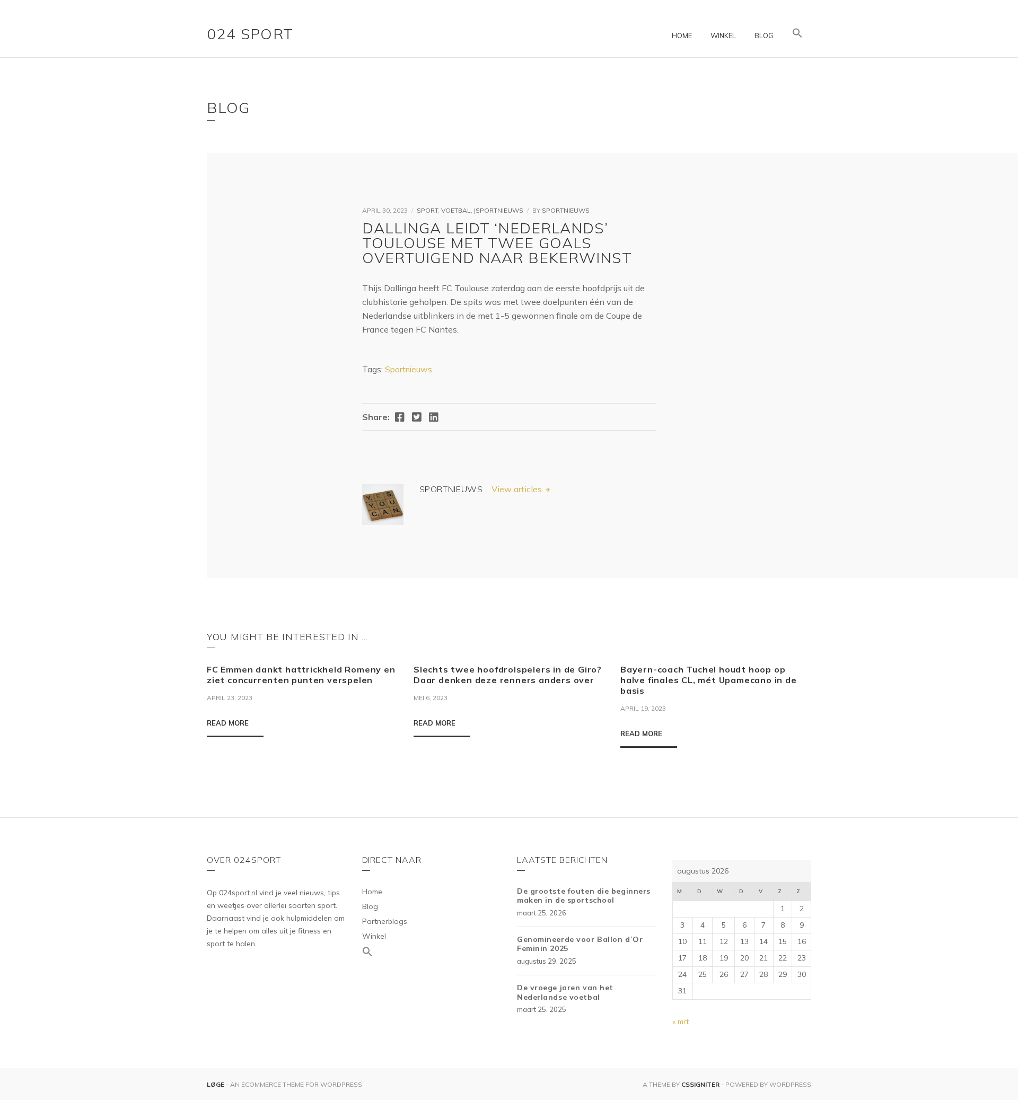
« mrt (680, 1021)
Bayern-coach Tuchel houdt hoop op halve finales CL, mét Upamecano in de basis (708, 680)
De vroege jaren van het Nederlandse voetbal (565, 992)
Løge (216, 1084)
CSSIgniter (700, 1084)
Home (682, 35)
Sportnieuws (566, 210)
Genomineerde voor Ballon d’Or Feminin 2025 (580, 944)
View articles (518, 489)
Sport (427, 210)
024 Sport (250, 33)
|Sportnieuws (498, 210)
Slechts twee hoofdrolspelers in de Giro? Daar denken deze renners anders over (508, 674)
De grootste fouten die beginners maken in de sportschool (584, 895)
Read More (228, 723)
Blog (764, 35)
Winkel (723, 35)
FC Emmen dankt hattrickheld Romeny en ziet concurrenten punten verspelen (301, 674)
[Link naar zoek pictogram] (797, 33)
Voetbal (456, 210)
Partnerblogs (384, 921)
